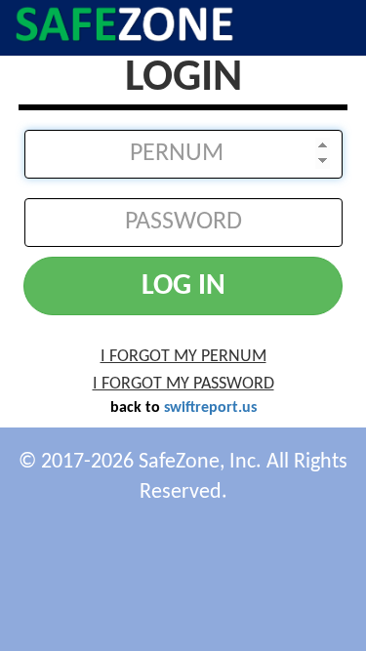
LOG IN (183, 286)
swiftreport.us (210, 408)
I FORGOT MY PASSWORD (183, 384)
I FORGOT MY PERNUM (183, 356)
